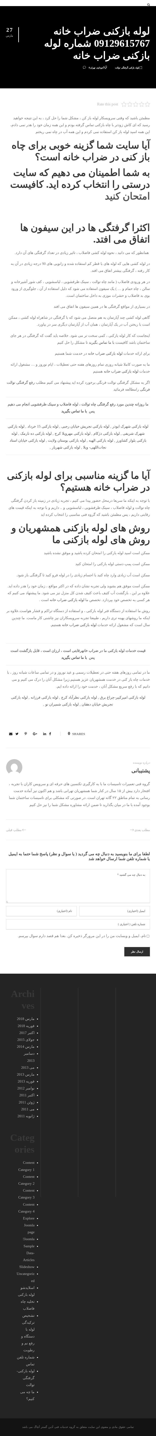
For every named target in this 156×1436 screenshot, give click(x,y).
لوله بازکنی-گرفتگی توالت (127, 67)
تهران (92, 67)
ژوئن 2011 (27, 1102)
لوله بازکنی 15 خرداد (42, 426)
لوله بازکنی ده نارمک (36, 433)
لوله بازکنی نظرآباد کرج (79, 697)
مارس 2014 (26, 1047)
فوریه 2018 (26, 1026)
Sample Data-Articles (29, 1253)
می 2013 (28, 1067)
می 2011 (28, 1109)
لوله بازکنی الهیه (101, 440)
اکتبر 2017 (27, 1033)
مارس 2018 (26, 1019)
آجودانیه (100, 67)
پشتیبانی (140, 771)
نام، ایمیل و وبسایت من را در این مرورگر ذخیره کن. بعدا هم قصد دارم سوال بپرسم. (82, 936)
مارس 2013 (26, 1074)
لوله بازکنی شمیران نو (62, 704)
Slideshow (27, 1267)
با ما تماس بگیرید (101, 342)
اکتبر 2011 (27, 1095)
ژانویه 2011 (26, 1116)
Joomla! (29, 1239)
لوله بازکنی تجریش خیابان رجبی (85, 426)
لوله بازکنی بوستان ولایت (67, 440)
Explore (29, 1218)
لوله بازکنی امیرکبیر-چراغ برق (122, 697)
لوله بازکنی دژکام (106, 433)
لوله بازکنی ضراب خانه (105, 353)
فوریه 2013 (26, 1081)
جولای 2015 (26, 1040)
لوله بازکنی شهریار (66, 447)
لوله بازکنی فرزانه (44, 697)
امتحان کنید (127, 196)
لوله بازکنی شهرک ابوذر (130, 426)
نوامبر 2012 (26, 1088)
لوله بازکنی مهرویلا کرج (72, 433)
